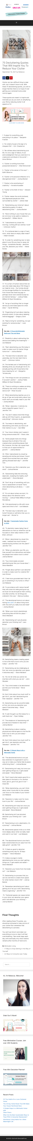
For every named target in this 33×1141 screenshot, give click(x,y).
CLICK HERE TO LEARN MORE (16, 123)
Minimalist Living (10, 946)
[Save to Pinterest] (11, 77)
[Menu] (16, 23)
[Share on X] (7, 77)
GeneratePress (22, 1138)
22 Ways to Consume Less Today (15, 954)
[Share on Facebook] (4, 77)
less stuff (10, 602)
